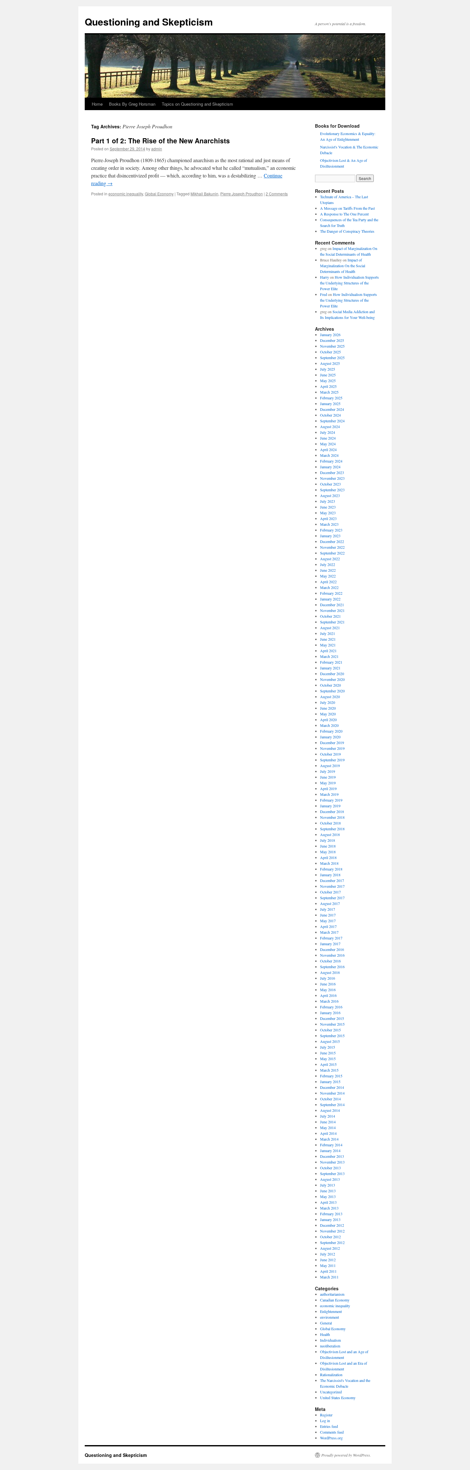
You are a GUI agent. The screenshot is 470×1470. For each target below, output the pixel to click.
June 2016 (328, 983)
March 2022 (329, 587)
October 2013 (330, 1167)
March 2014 (329, 1139)
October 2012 (330, 1236)
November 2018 (332, 817)
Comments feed (332, 1432)
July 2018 (327, 840)
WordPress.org (331, 1437)
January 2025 (330, 403)
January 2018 (330, 874)
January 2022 (330, 598)
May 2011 (328, 1265)
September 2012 (332, 1242)
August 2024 (330, 426)
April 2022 (328, 581)
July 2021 (327, 633)
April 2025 (328, 386)
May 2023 (328, 512)
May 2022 (328, 575)
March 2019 (329, 794)
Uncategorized (331, 1391)
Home (97, 104)
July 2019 (327, 771)
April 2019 (328, 788)
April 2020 (328, 719)
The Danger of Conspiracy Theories (347, 231)
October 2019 (330, 754)
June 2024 (328, 438)
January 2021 (330, 667)
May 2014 (328, 1127)
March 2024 (329, 455)
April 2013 (328, 1202)
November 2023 (332, 478)
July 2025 (327, 369)
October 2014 (330, 1098)
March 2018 (329, 863)
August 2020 (330, 696)
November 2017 (332, 886)
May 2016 (328, 989)
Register (326, 1414)
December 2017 (332, 880)
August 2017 (330, 903)
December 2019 (332, 742)
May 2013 (328, 1196)
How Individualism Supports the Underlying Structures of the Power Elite (349, 283)
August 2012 (330, 1248)
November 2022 (332, 547)
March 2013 (329, 1207)
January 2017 (330, 943)
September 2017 (332, 897)
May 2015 (328, 1058)
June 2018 (328, 845)
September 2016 (332, 966)
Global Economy (159, 193)
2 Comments (277, 193)
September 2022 (332, 552)
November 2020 (332, 679)
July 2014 (327, 1116)
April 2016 (328, 995)
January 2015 (330, 1081)
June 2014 (328, 1121)
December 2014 (332, 1087)
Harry (324, 277)
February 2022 (331, 593)
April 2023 (328, 518)
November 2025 (332, 346)
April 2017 (328, 926)
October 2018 (330, 822)
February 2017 (331, 937)
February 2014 (331, 1144)
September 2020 (332, 690)
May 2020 (328, 713)
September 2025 (332, 357)
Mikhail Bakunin (204, 193)
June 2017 (328, 914)
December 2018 (332, 811)
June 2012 (328, 1259)
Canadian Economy (334, 1299)
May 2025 (328, 380)
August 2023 (330, 495)
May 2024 (328, 443)
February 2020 (331, 731)
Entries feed (329, 1426)
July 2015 (327, 1047)
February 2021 (331, 662)
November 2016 (332, 955)
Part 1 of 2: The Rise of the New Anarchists (160, 140)
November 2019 (332, 748)
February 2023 (331, 529)
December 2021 (332, 604)
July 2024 (327, 432)
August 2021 (330, 627)
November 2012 (332, 1230)
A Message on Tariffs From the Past (347, 208)
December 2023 (332, 472)
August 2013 (330, 1179)
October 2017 (330, 891)
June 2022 (328, 570)
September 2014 (332, 1104)
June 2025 (328, 374)
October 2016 (330, 960)
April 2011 (328, 1271)
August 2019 (330, 765)
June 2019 (328, 777)
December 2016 (332, 949)
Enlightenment (331, 1311)
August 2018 (330, 834)
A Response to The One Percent (344, 213)
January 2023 (330, 535)
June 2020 (328, 708)
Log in (325, 1420)
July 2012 (327, 1253)
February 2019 (331, 800)
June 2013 (328, 1190)
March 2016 (329, 1001)
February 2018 (331, 868)
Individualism (330, 1340)
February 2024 (331, 461)
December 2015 (332, 1018)
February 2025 (331, 397)
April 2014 (328, 1133)
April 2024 (328, 449)
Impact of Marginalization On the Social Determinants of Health (342, 265)
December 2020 (332, 673)
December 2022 (332, 541)
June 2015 (328, 1052)
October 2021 (330, 616)
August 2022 (330, 558)
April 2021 (328, 650)
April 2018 (328, 857)
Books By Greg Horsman (132, 104)
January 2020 (330, 736)
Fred (323, 294)
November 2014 (332, 1093)
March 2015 (329, 1070)
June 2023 (328, 506)
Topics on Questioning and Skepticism (197, 104)
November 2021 (332, 610)
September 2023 (332, 489)
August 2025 (330, 363)
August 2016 (330, 972)
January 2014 (330, 1150)
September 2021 (332, 621)
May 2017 (328, 920)
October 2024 (330, 415)
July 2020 (327, 702)
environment (329, 1317)
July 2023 (327, 501)
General (326, 1322)
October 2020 (330, 685)
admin (156, 148)
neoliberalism (330, 1345)
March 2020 (329, 725)
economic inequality (125, 193)
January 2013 (330, 1219)
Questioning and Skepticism (149, 21)
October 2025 (330, 351)
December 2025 (332, 340)
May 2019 (328, 782)
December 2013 (332, 1156)
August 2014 (330, 1110)
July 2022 (327, 564)
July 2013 (327, 1184)
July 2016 (327, 978)
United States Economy (338, 1397)
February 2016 (331, 1006)
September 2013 (332, 1173)
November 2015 (332, 1024)
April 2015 (328, 1064)
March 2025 (329, 392)
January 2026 (330, 334)
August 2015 (330, 1041)
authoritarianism (332, 1294)
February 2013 (331, 1213)
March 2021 (329, 656)
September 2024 (332, 420)
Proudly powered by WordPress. (346, 1455)
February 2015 (331, 1075)
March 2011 (329, 1276)
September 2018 (332, 828)
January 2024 (330, 466)
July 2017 (327, 909)
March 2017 (329, 932)
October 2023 (330, 483)
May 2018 (328, 851)
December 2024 (332, 409)
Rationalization (331, 1374)
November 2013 (332, 1162)
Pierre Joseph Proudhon (241, 193)
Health (325, 1334)
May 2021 (328, 644)
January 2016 (330, 1012)
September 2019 (332, 759)
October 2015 (330, 1029)
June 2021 (328, 639)
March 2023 (329, 524)
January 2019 (330, 805)
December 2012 (332, 1225)
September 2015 (332, 1035)
